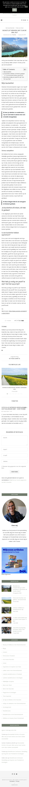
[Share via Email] (22, 320)
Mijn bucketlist (7, 72)
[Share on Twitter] (19, 320)
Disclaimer (12, 781)
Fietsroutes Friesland (9, 656)
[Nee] (26, 7)
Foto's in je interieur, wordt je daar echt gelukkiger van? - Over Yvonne (14, 408)
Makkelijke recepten (8, 681)
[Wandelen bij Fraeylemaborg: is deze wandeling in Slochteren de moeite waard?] (6, 588)
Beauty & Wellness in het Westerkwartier (14, 645)
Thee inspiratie (7, 696)
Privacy (17, 781)
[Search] (27, 20)
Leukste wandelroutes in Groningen (12, 678)
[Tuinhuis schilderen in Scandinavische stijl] (6, 610)
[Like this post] (16, 320)
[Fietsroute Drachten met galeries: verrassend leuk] (14, 376)
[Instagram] (23, 20)
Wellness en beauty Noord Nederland (13, 718)
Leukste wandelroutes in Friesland (12, 674)
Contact (5, 652)
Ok (14, 9)
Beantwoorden (23, 407)
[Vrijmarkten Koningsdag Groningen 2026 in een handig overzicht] (6, 630)
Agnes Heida (5, 730)
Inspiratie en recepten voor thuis (12, 667)
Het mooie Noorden (8, 659)
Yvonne (14, 34)
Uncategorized (7, 707)
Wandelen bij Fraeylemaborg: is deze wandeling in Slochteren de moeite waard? (20, 588)
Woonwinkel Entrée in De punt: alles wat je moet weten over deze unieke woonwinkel (13, 737)
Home (4, 663)
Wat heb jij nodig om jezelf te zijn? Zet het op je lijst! (14, 78)
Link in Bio (13, 730)
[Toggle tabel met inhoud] (24, 69)
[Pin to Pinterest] (21, 320)
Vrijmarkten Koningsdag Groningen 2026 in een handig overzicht (19, 629)
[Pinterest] (25, 20)
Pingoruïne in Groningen (9, 692)
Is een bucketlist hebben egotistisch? (14, 75)
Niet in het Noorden (8, 689)
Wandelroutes (7, 711)
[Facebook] (21, 20)
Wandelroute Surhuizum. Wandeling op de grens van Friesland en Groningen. (13, 760)
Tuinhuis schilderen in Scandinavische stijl (18, 608)
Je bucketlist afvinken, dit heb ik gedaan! (14, 73)
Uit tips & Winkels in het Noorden (12, 700)
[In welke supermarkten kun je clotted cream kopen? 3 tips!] (6, 620)
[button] (3, 381)
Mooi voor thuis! (7, 685)
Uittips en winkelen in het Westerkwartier (14, 703)
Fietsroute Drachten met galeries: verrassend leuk (19, 598)
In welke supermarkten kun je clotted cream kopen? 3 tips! (20, 619)
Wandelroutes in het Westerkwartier (13, 714)
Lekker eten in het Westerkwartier (12, 670)
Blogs (4, 648)
